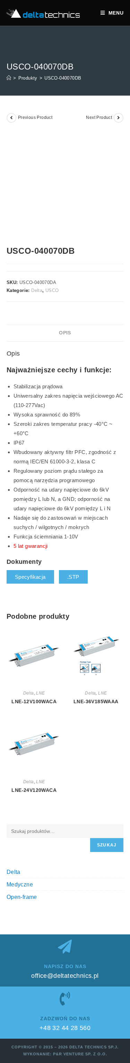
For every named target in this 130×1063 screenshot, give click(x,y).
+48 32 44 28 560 (65, 1027)
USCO (52, 290)
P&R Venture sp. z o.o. (80, 1054)
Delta (36, 290)
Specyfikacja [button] (30, 577)
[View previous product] (11, 118)
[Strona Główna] (9, 78)
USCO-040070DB (62, 78)
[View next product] (118, 118)
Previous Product (35, 117)
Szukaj (106, 845)
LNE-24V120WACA (34, 790)
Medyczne (20, 884)
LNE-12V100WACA (34, 701)
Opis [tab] (65, 332)
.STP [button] (73, 577)
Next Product (99, 117)
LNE (40, 693)
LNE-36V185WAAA (96, 701)
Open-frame (22, 897)
